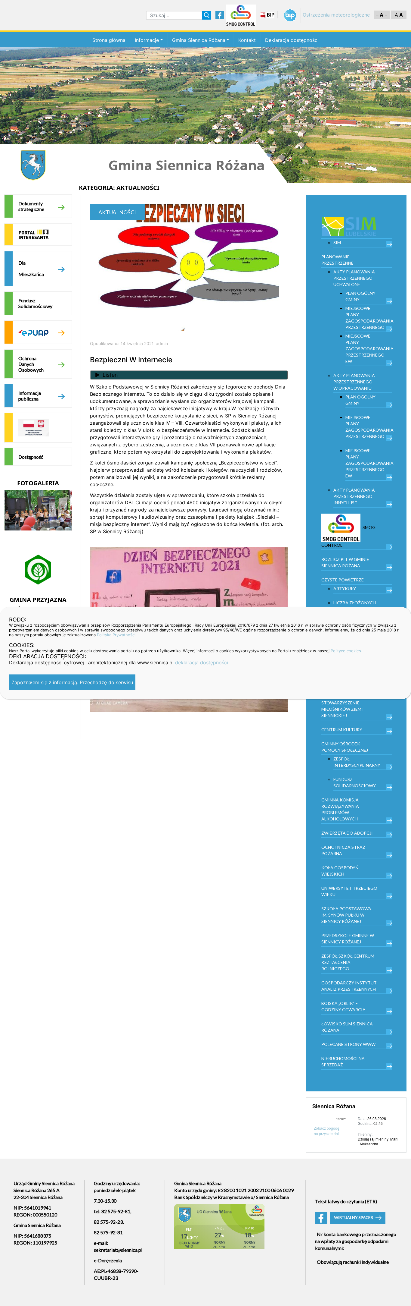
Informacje (147, 40)
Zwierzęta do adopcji (347, 833)
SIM (337, 242)
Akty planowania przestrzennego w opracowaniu (354, 382)
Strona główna (108, 40)
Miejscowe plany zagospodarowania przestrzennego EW (368, 348)
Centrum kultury (341, 729)
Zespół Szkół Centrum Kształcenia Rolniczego (347, 962)
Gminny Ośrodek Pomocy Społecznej (344, 747)
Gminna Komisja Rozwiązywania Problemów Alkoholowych (340, 809)
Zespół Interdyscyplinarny (356, 762)
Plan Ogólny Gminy (360, 296)
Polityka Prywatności (116, 634)
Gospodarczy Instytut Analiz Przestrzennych (349, 986)
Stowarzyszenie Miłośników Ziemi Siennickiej (342, 709)
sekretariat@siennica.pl (118, 1250)
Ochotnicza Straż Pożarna (343, 850)
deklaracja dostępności (201, 662)
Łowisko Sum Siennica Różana (347, 1027)
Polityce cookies (346, 650)
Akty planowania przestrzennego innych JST (354, 496)
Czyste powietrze (342, 579)
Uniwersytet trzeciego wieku (349, 891)
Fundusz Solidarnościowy (35, 303)
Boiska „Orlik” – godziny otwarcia (343, 1006)
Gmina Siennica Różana (198, 40)
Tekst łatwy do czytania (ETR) (346, 1201)
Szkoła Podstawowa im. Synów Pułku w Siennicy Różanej (346, 915)
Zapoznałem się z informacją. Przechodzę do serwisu (72, 682)
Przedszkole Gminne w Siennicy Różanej (347, 938)
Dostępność (30, 457)
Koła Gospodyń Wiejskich (340, 870)
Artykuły (344, 588)
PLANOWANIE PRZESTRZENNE (337, 260)
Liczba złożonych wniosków (354, 606)
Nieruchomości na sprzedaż (343, 1061)
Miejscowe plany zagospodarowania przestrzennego (368, 318)
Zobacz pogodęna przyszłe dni (326, 1130)
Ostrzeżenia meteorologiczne (336, 15)
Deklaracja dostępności (292, 40)
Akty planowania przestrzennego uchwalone (354, 278)
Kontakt (247, 40)
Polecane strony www (348, 1044)
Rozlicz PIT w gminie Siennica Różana (345, 562)
